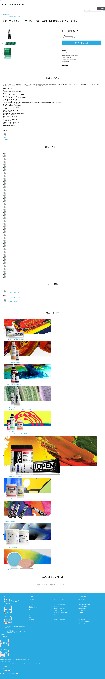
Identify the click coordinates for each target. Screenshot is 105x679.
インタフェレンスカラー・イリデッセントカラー (34, 607)
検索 (104, 10)
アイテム (102, 8)
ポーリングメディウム (58, 614)
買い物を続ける (65, 61)
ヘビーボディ (32, 599)
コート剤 (56, 617)
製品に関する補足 (82, 608)
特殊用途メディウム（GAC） (60, 608)
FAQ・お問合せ (81, 619)
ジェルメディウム (57, 602)
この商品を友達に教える (67, 57)
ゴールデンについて (82, 610)
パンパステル (32, 619)
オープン (31, 613)
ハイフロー (31, 604)
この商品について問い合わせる (69, 59)
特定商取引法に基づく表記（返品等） (70, 55)
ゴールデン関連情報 (82, 617)
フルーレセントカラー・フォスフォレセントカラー (34, 610)
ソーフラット (32, 615)
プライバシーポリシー (83, 606)
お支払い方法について (83, 602)
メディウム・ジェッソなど (58, 599)
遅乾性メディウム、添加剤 (59, 619)
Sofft (31, 621)
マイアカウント (92, 8)
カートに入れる (83, 43)
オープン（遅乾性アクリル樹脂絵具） (13, 16)
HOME (7, 14)
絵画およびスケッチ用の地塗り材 (61, 612)
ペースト (55, 606)
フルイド (31, 602)
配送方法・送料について (83, 599)
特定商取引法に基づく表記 (84, 604)
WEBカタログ (81, 614)
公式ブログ (80, 612)
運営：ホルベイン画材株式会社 (85, 621)
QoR (30, 617)
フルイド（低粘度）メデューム (60, 604)
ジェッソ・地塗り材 (58, 610)
